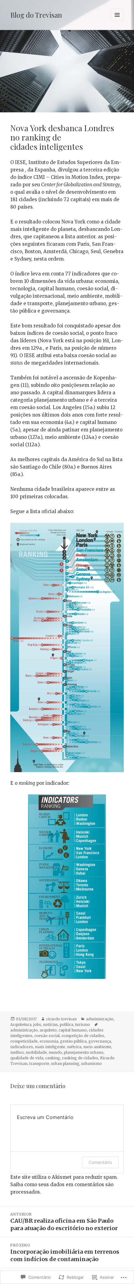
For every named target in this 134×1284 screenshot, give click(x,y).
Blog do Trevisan (36, 14)
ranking (52, 1058)
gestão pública (73, 1041)
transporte (39, 1063)
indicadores (21, 1046)
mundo (55, 1052)
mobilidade (36, 1052)
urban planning (65, 1063)
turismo (82, 1024)
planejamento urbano (83, 1052)
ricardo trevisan (61, 1019)
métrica (74, 1046)
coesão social (47, 1035)
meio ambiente (97, 1046)
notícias (50, 1024)
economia (49, 1041)
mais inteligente (50, 1046)
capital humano (73, 1030)
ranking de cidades (80, 1058)
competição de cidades (82, 1035)
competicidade (24, 1041)
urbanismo (91, 1063)
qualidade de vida (26, 1058)
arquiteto (48, 1030)
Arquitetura (20, 1024)
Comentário (100, 1162)
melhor (17, 1052)
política (66, 1024)
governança (100, 1041)
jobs (37, 1024)
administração (99, 1019)
